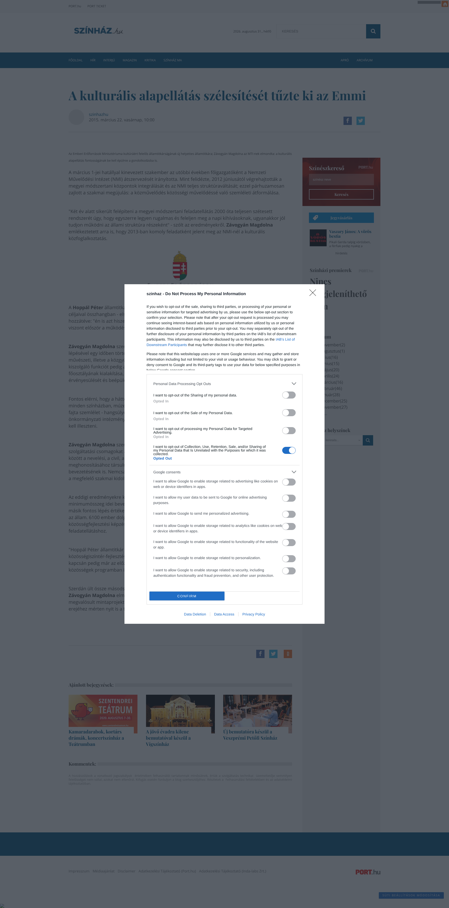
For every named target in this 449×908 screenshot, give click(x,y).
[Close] (314, 294)
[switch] (289, 395)
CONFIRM (187, 596)
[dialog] (224, 454)
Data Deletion (195, 614)
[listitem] (224, 383)
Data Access (224, 614)
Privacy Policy (253, 614)
